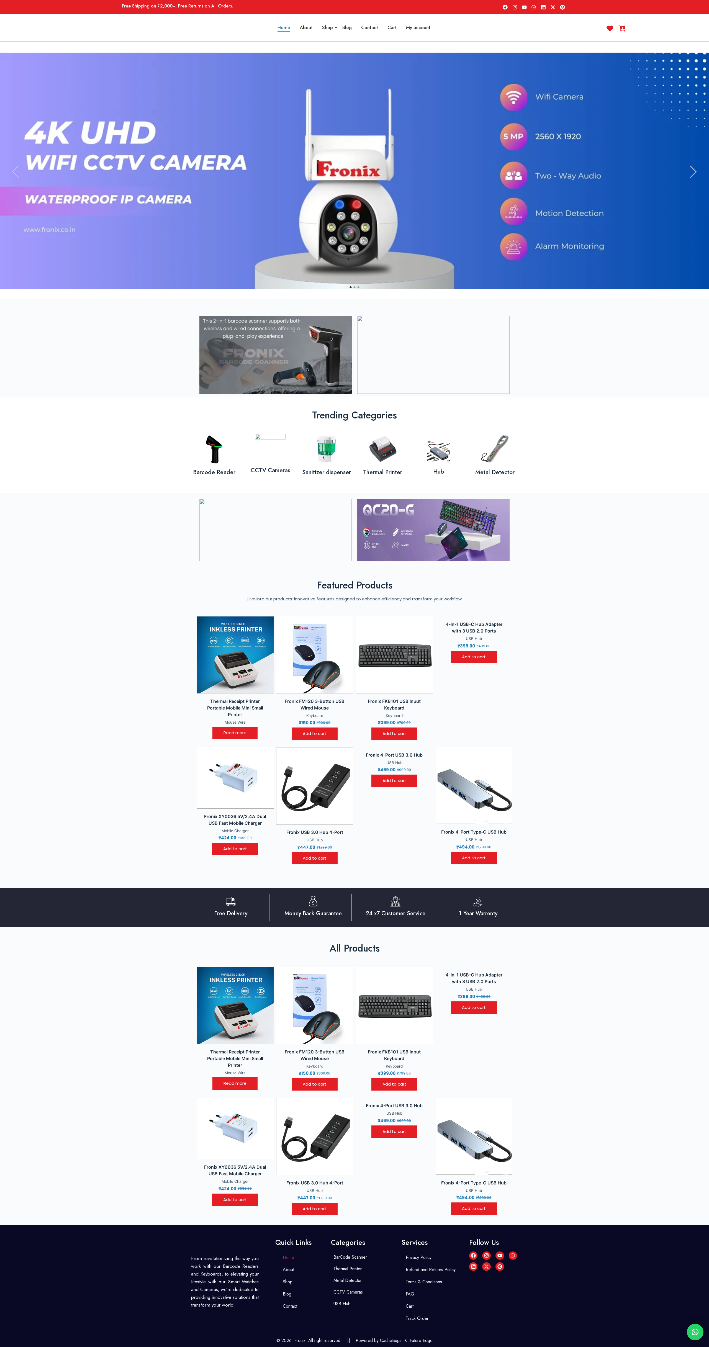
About (306, 27)
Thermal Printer (382, 472)
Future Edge (421, 1340)
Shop (327, 27)
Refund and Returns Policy (431, 1269)
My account (418, 27)
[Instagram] (514, 7)
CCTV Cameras (270, 470)
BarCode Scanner (350, 1257)
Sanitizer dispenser (326, 472)
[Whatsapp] (533, 7)
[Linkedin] (543, 7)
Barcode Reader (214, 472)
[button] (695, 1332)
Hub (438, 471)
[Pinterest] (562, 7)
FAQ (410, 1294)
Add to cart (315, 733)
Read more (235, 733)
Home (284, 27)
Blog (347, 27)
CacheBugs (391, 1340)
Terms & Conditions (424, 1282)
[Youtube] (524, 7)
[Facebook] (505, 7)
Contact (369, 27)
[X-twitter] (552, 7)
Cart (392, 27)
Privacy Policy (418, 1257)
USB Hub (342, 1303)
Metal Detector (495, 472)
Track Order (417, 1318)
